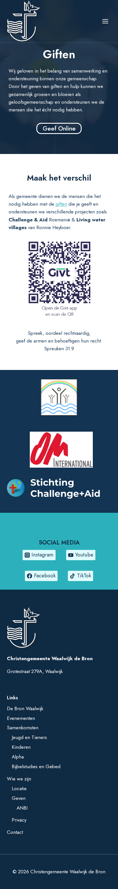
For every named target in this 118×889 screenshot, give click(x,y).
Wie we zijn (19, 778)
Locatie (19, 788)
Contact (15, 832)
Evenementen (21, 718)
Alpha (18, 756)
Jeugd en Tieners (29, 737)
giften (61, 204)
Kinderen (21, 747)
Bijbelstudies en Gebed (36, 766)
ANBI (22, 807)
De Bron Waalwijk (25, 708)
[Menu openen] (105, 21)
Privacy (19, 819)
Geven (18, 798)
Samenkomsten (22, 727)
